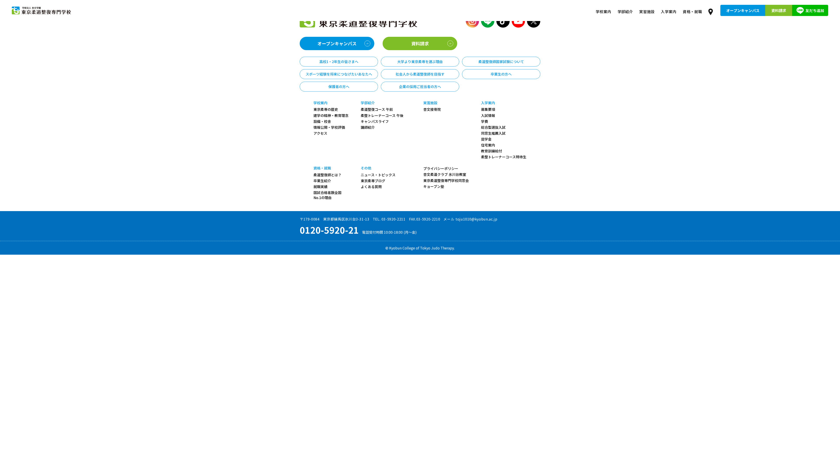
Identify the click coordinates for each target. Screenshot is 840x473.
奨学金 (486, 139)
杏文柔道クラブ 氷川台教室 (444, 174)
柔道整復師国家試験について (501, 61)
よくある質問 (371, 186)
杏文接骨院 (432, 109)
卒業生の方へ (501, 74)
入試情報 (488, 115)
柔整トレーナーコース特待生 (503, 156)
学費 (484, 121)
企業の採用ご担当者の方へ (420, 86)
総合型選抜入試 (493, 127)
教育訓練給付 (491, 151)
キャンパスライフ (375, 121)
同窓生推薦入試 (493, 133)
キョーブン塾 (433, 186)
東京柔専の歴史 (325, 109)
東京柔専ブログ (373, 180)
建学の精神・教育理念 (330, 115)
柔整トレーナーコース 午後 (382, 115)
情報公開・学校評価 (329, 127)
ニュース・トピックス (378, 174)
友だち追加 (814, 10)
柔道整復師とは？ (327, 174)
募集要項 (488, 109)
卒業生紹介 (322, 180)
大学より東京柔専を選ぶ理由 (420, 61)
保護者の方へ (338, 86)
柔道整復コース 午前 (377, 109)
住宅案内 (488, 145)
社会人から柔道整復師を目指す (420, 74)
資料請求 (778, 10)
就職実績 (320, 186)
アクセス (320, 133)
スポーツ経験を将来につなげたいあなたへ (339, 74)
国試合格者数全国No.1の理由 (327, 195)
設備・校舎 (322, 121)
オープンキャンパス (743, 10)
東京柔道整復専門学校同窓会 (446, 180)
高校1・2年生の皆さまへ (338, 61)
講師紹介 (368, 127)
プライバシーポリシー (440, 168)
